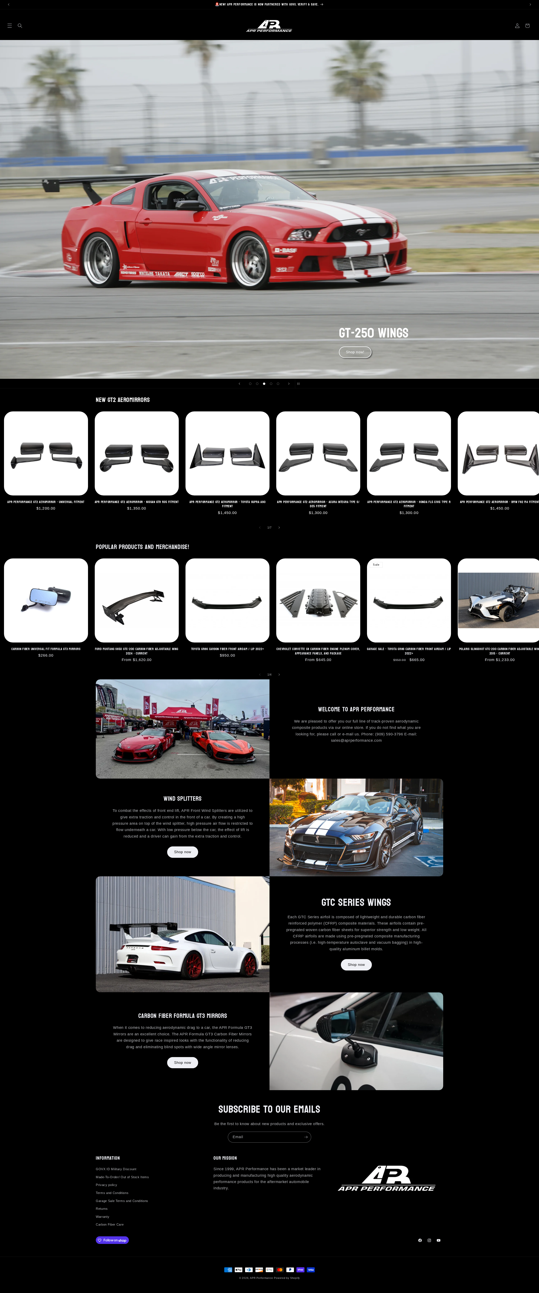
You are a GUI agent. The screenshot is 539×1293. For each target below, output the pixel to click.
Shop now (182, 852)
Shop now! (112, 352)
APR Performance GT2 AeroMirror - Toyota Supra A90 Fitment (227, 504)
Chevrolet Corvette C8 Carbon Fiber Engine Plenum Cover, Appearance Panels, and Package (318, 651)
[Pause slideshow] (299, 383)
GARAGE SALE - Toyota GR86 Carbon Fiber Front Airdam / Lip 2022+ (409, 651)
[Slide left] (259, 527)
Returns (102, 1209)
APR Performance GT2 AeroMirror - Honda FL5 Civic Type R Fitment (409, 504)
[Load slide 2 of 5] (257, 383)
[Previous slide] (239, 383)
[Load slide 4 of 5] (271, 383)
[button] (10, 26)
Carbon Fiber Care (110, 1224)
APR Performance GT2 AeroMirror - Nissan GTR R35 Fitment (137, 502)
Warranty (102, 1216)
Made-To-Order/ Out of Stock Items (122, 1177)
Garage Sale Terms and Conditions (122, 1201)
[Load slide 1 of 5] (250, 383)
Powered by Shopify (287, 1278)
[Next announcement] (530, 4)
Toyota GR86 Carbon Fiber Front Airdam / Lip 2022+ (227, 649)
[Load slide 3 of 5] (264, 383)
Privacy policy (106, 1185)
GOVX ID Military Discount (116, 1169)
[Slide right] (279, 527)
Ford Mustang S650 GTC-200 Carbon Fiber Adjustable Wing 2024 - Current (136, 651)
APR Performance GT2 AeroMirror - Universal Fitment (45, 502)
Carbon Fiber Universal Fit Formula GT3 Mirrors (46, 649)
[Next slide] (289, 383)
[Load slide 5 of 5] (278, 383)
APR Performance (261, 1278)
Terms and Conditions (112, 1193)
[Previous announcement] (8, 4)
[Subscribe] (306, 1137)
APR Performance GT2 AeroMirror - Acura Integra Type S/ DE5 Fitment (318, 504)
